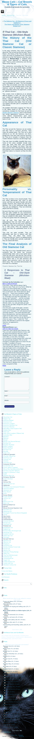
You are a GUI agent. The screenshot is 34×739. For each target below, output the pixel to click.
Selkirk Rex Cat (7, 535)
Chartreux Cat (7, 457)
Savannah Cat (7, 532)
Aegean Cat (6, 418)
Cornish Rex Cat (8, 466)
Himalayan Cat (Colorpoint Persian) (13, 487)
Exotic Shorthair (8, 479)
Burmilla (5, 451)
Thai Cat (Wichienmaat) (10, 555)
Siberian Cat (7, 542)
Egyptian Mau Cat (8, 475)
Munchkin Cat (7, 509)
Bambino (6, 436)
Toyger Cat (6, 560)
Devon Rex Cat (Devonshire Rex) (13, 469)
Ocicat (5, 514)
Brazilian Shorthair (8, 444)
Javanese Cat (7, 490)
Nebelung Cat (7, 511)
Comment (7, 376)
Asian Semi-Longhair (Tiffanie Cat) (13, 433)
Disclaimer (20, 735)
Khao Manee (7, 492)
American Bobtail (8, 420)
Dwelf (5, 474)
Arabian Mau (7, 430)
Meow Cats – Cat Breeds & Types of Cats (17, 3)
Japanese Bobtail (8, 488)
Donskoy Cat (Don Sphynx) (11, 470)
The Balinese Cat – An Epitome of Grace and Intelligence (17, 22)
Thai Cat (19, 266)
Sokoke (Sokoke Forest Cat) (11, 547)
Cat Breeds (21, 736)
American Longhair (9, 423)
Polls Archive (7, 732)
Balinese (5, 438)
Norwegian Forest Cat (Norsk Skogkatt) (15, 513)
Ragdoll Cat (6, 529)
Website (6, 400)
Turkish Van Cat (8, 563)
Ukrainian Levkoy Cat (9, 565)
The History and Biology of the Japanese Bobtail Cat (17, 25)
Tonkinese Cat (7, 556)
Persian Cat (6, 522)
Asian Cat (6, 431)
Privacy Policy (14, 735)
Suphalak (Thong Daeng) (10, 552)
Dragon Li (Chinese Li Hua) (11, 472)
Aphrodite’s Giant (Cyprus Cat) (12, 428)
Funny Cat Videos (7, 571)
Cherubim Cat (7, 462)
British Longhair (8, 446)
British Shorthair (8, 448)
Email (6, 395)
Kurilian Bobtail (7, 496)
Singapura (6, 544)
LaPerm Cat (6, 498)
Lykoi (4, 500)
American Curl (7, 422)
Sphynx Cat (6, 550)
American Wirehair (8, 427)
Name (6, 391)
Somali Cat (6, 548)
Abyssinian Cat (7, 417)
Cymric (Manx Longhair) (10, 467)
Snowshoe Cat (7, 545)
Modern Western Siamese (11, 112)
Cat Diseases (6, 577)
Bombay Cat (7, 443)
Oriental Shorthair (8, 521)
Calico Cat (6, 453)
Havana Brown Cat (9, 483)
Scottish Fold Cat (8, 534)
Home (3, 15)
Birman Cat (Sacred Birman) (11, 441)
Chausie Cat (7, 459)
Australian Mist (7, 435)
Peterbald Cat (7, 524)
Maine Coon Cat (8, 501)
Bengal (5, 440)
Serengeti (6, 537)
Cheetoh (5, 461)
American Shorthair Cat (10, 425)
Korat (5, 493)
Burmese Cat (7, 449)
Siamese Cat (10, 15)
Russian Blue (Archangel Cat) (12, 530)
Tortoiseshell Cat (8, 558)
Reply (4, 325)
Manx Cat (6, 503)
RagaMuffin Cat (8, 527)
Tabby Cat (6, 553)
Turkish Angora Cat (9, 561)
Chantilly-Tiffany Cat (9, 456)
